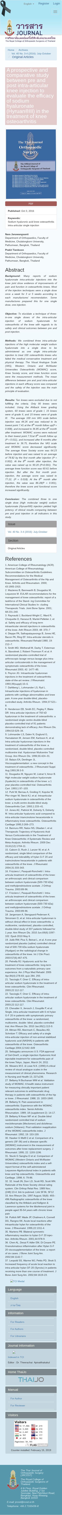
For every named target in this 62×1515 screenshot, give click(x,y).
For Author (16, 1398)
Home (11, 50)
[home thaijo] (31, 1379)
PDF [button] (31, 203)
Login (56, 3)
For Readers (17, 1322)
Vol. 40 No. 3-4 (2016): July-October (31, 53)
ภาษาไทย (15, 1305)
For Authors (17, 1329)
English (14, 1298)
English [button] (28, 3)
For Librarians (18, 1336)
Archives (23, 50)
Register (43, 3)
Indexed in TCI (16, 1357)
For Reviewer (18, 1405)
